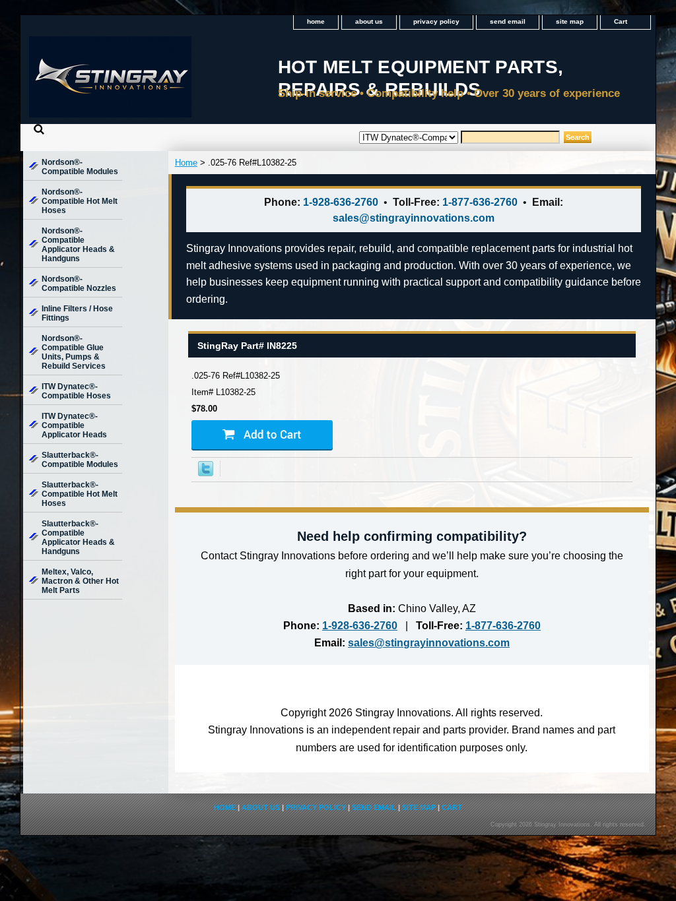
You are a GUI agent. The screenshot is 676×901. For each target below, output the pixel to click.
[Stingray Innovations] (185, 81)
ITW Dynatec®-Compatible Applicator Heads (74, 425)
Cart (620, 21)
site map (570, 21)
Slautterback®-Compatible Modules (80, 459)
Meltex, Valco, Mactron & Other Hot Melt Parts (80, 581)
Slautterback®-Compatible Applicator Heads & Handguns (78, 537)
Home (186, 163)
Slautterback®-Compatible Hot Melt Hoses (80, 494)
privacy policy (436, 21)
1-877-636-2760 (480, 202)
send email (507, 21)
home (316, 21)
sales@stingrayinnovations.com (413, 218)
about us (369, 21)
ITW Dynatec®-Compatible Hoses (76, 391)
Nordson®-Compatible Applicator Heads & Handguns (78, 244)
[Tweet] (205, 473)
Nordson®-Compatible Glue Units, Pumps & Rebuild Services (74, 352)
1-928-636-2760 (340, 202)
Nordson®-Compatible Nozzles (79, 283)
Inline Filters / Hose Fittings (77, 313)
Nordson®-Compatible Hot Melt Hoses (80, 201)
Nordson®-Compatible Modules (80, 167)
